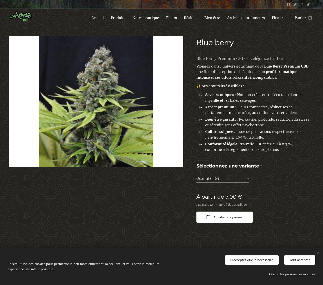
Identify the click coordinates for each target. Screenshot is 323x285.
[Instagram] (301, 4)
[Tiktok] (308, 4)
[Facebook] (288, 4)
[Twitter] (295, 4)
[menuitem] (98, 17)
